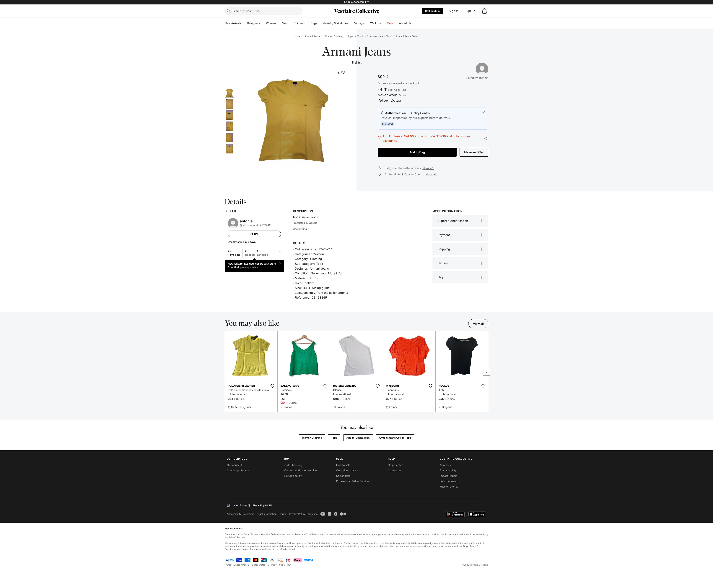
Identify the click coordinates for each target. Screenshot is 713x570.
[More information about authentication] (483, 112)
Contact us (394, 470)
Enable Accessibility (356, 2)
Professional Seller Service (352, 481)
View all (478, 323)
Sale (390, 23)
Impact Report (448, 476)
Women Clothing (334, 36)
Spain (282, 564)
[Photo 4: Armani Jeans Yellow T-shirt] (229, 126)
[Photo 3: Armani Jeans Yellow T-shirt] (229, 115)
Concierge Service (238, 470)
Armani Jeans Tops (381, 36)
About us (445, 465)
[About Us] (414, 23)
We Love (375, 23)
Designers (253, 23)
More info (405, 95)
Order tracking (293, 465)
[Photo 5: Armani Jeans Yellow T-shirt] (229, 137)
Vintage (359, 23)
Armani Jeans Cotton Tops (395, 438)
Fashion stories (449, 487)
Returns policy (293, 476)
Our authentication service (300, 470)
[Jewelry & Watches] (351, 23)
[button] (484, 11)
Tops (350, 36)
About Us (405, 23)
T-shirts (361, 36)
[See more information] (485, 138)
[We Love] (384, 23)
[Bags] (320, 23)
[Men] (290, 23)
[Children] (307, 23)
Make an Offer (474, 152)
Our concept (234, 465)
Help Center (395, 465)
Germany (272, 564)
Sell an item (432, 11)
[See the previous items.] (226, 371)
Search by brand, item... (246, 11)
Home (297, 36)
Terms (282, 514)
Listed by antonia (477, 78)
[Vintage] (367, 23)
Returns (443, 263)
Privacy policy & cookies (303, 514)
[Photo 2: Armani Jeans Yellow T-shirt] (229, 104)
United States (258, 564)
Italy (289, 564)
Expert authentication (453, 220)
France (228, 564)
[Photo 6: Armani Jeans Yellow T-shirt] (229, 148)
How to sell (342, 465)
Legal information (266, 514)
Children (299, 23)
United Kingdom (242, 564)
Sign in (454, 11)
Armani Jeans (312, 36)
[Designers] (263, 23)
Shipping (444, 249)
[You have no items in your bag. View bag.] (484, 11)
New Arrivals (233, 23)
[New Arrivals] (243, 23)
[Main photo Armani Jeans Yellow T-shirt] (229, 93)
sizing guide (397, 90)
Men (285, 23)
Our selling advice (347, 470)
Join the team (448, 481)
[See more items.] (486, 371)
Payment (444, 235)
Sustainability (448, 470)
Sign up (470, 11)
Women (271, 23)
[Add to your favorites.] (272, 386)
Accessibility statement (240, 514)
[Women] (278, 23)
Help (441, 277)
